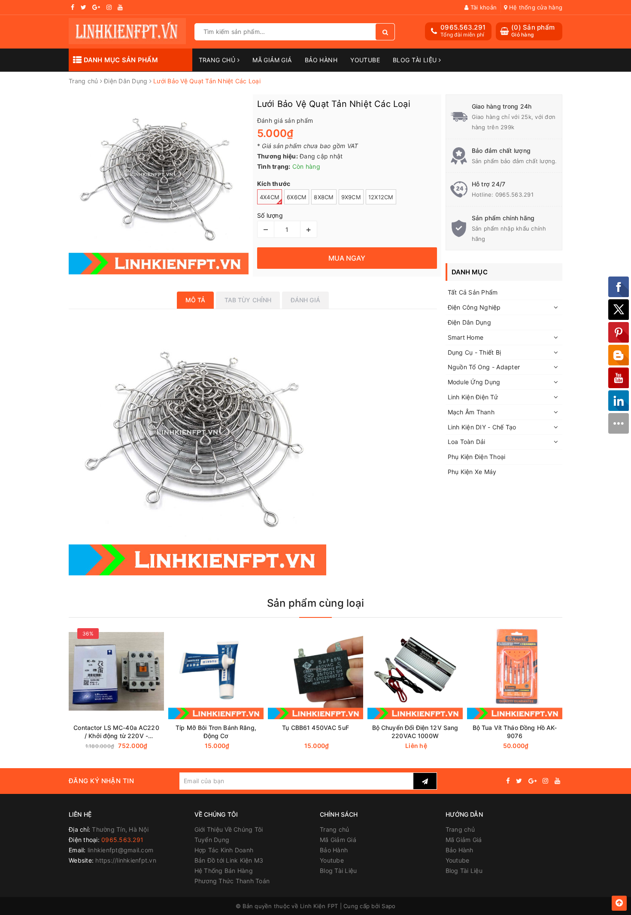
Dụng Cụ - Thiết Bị (474, 352)
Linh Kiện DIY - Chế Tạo (482, 427)
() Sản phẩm (533, 30)
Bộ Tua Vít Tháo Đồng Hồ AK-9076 (515, 731)
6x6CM (296, 197)
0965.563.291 (462, 27)
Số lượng (270, 215)
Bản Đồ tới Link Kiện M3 (229, 860)
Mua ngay (232, 746)
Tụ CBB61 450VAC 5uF (315, 727)
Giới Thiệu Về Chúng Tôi (228, 829)
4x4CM (269, 197)
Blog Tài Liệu (416, 60)
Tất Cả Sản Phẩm (473, 292)
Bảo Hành (321, 60)
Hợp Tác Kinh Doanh (224, 850)
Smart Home (466, 337)
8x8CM (324, 197)
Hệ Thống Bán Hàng (223, 870)
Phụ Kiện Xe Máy (472, 471)
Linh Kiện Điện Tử (473, 397)
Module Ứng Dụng (474, 382)
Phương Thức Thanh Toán (232, 881)
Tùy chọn (132, 746)
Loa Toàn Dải (466, 441)
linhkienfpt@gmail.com (120, 850)
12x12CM (381, 197)
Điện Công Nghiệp (474, 307)
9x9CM (351, 197)
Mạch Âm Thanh (471, 412)
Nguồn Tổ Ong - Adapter (484, 367)
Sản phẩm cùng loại (315, 603)
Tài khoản (483, 7)
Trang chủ (218, 60)
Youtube (365, 60)
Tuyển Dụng (212, 839)
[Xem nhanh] (162, 745)
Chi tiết (430, 746)
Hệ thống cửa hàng (534, 7)
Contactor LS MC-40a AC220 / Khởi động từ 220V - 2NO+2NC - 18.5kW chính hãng (116, 732)
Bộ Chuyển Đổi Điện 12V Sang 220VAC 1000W (415, 731)
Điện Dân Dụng (469, 322)
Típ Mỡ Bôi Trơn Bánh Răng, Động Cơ (216, 731)
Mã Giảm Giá (272, 60)
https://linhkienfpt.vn (125, 860)
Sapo (388, 906)
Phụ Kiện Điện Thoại (477, 456)
